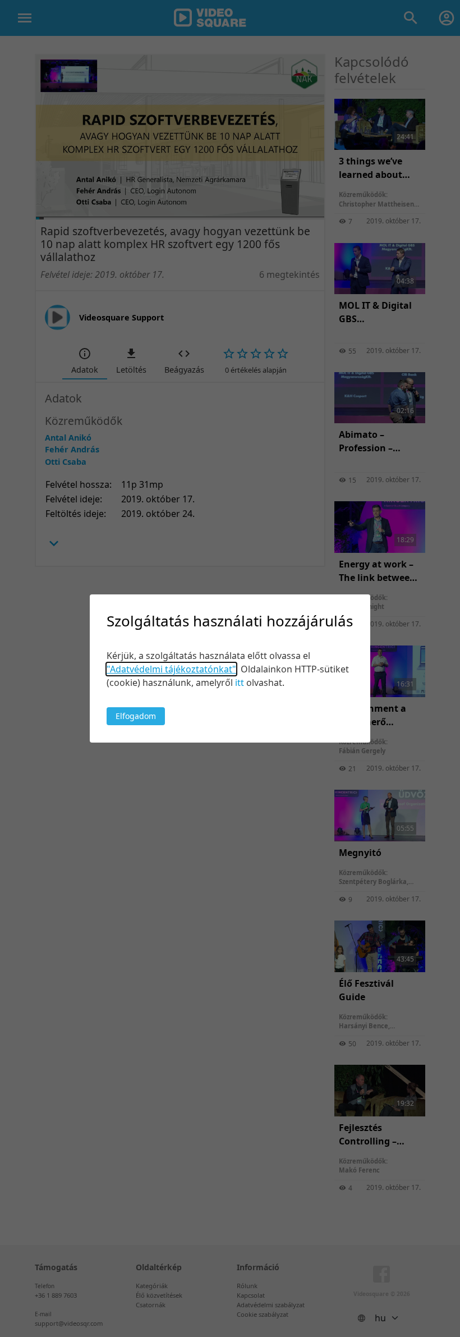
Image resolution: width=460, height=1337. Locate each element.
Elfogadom (136, 716)
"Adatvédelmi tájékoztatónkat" (171, 669)
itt (239, 682)
